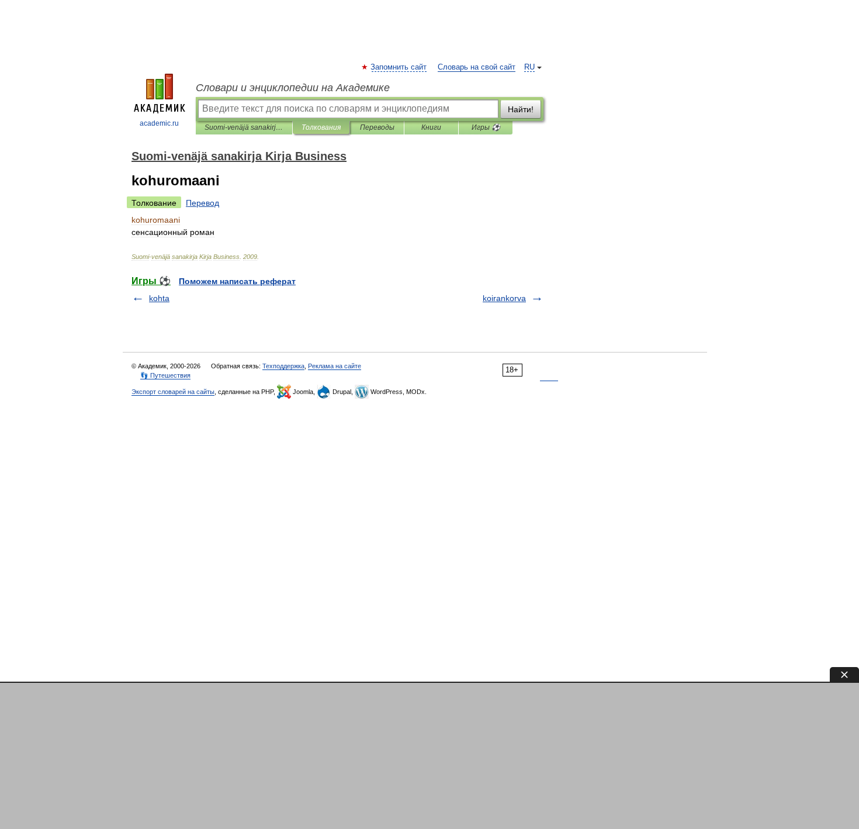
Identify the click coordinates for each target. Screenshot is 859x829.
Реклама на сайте (334, 365)
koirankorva (504, 298)
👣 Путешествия (165, 375)
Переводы (377, 127)
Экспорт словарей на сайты (172, 391)
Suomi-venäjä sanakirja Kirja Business (244, 127)
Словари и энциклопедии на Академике (293, 88)
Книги (431, 127)
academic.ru (159, 123)
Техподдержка (283, 365)
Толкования (321, 127)
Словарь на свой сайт (476, 67)
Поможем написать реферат (237, 281)
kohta (159, 298)
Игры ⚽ (486, 127)
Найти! (521, 109)
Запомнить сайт (399, 67)
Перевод (202, 203)
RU (529, 67)
